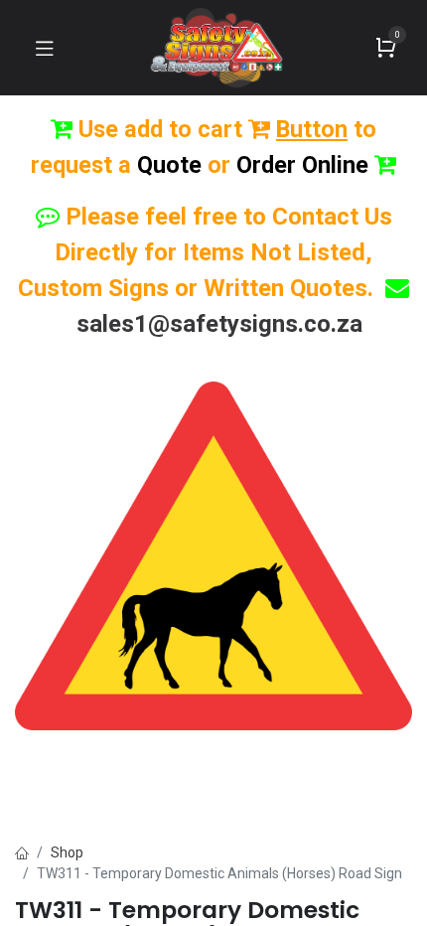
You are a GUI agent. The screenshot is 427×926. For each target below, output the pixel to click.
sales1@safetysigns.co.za (219, 324)
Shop (67, 852)
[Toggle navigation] (45, 48)
